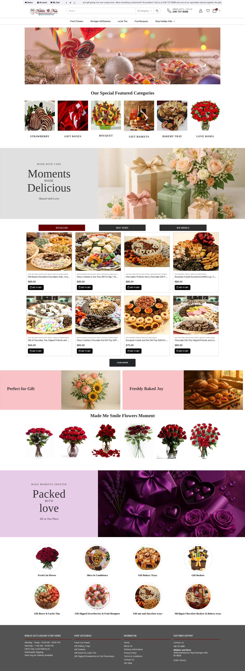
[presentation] (29, 57)
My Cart (56, 2)
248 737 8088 (180, 11)
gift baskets (139, 136)
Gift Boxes (72, 136)
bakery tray (172, 136)
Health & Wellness (60, 274)
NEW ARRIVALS (183, 227)
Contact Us (129, 659)
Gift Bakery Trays (182, 274)
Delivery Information (133, 649)
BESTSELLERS (62, 227)
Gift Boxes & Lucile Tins (85, 652)
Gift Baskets (79, 649)
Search (157, 11)
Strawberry (39, 136)
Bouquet (106, 135)
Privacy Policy (130, 652)
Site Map (128, 663)
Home (30, 2)
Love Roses (205, 136)
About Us (128, 646)
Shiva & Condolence (198, 274)
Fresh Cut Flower (82, 642)
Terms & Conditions (133, 656)
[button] (35, 77)
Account (43, 2)
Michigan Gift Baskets (160, 274)
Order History (180, 660)
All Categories (143, 11)
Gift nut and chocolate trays (40, 274)
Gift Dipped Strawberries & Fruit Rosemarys (94, 656)
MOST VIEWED (122, 227)
